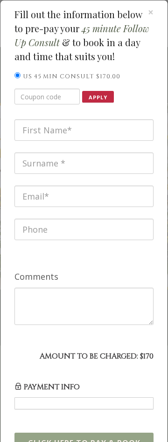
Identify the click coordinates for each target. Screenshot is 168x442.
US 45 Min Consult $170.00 (71, 76)
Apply (98, 97)
